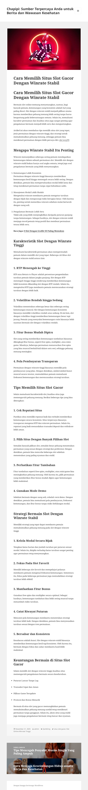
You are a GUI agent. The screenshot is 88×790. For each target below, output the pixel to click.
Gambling (46, 729)
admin (36, 729)
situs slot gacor (59, 729)
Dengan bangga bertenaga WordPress (28, 785)
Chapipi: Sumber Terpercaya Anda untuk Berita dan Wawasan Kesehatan (40, 11)
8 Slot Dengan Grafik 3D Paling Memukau (44, 231)
